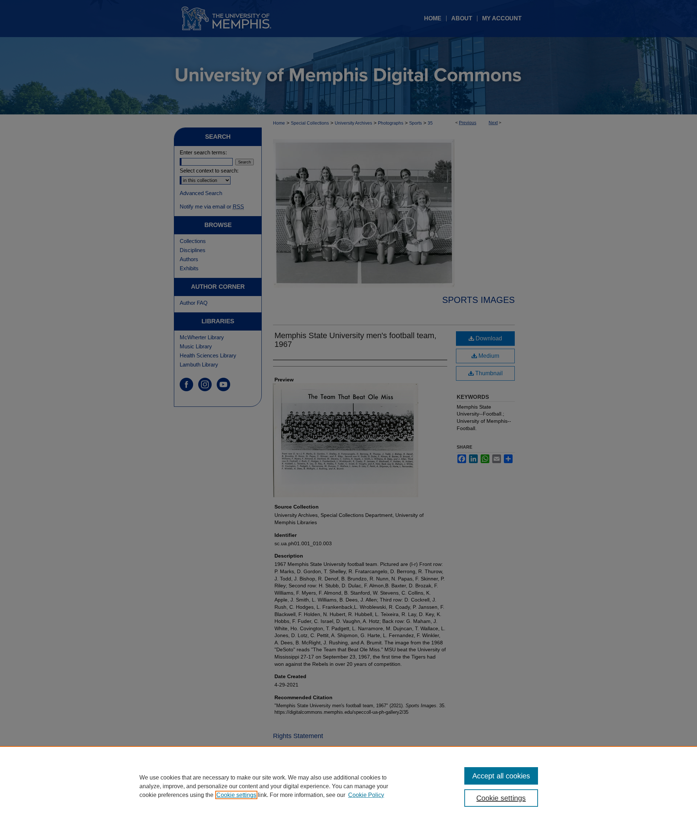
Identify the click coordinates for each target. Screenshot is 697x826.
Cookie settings (236, 795)
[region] (348, 786)
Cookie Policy (366, 795)
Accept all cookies (501, 776)
